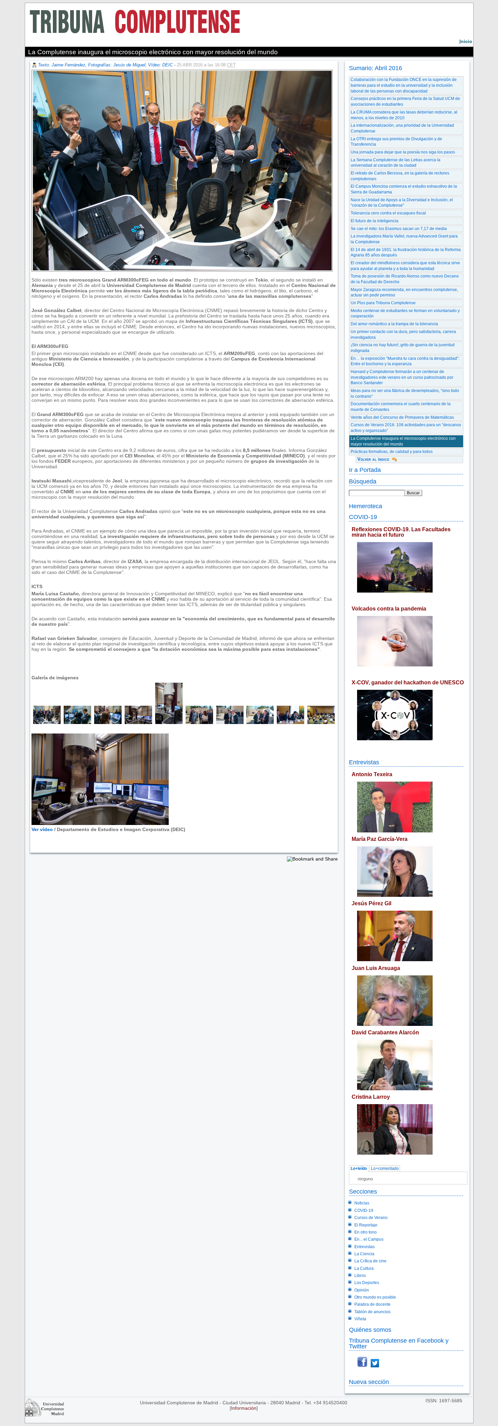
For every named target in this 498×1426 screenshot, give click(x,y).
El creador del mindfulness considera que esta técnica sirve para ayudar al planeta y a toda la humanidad (405, 266)
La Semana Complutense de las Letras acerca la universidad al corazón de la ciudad (395, 163)
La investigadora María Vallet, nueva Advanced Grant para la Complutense (404, 239)
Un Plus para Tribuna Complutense (383, 303)
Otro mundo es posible (375, 1297)
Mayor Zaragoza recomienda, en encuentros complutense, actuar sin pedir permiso (404, 292)
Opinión (361, 1290)
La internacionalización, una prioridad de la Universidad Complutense (402, 128)
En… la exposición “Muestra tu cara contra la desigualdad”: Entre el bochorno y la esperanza (405, 361)
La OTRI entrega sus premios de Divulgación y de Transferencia (396, 142)
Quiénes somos (370, 1329)
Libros (360, 1275)
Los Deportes (366, 1282)
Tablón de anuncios (372, 1311)
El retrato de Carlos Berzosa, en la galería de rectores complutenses (400, 176)
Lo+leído (359, 1168)
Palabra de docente (372, 1304)
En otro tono (365, 1232)
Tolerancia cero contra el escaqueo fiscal (388, 213)
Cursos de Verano (371, 1217)
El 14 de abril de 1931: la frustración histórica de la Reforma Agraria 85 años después (406, 252)
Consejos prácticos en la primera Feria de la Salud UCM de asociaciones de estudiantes (405, 101)
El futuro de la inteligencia (374, 221)
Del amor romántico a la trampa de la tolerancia (394, 324)
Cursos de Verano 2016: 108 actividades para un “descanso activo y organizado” (406, 427)
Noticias (361, 1203)
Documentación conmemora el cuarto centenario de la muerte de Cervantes (401, 406)
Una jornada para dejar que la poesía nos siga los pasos (403, 152)
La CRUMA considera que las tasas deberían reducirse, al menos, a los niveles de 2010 (404, 115)
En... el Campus (368, 1239)
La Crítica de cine (370, 1261)
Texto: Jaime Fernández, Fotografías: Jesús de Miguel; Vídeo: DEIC (105, 64)
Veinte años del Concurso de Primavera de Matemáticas (402, 417)
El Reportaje (365, 1225)
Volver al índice (373, 459)
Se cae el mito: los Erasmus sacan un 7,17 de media (399, 228)
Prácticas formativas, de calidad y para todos (392, 451)
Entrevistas (364, 762)
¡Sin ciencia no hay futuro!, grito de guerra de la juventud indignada (403, 348)
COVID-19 (363, 516)
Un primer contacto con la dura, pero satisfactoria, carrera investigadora (403, 334)
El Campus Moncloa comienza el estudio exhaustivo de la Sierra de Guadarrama (404, 189)
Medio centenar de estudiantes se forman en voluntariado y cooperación (405, 313)
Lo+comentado (385, 1168)
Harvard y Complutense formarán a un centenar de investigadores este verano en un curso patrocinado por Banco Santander (402, 377)
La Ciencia (364, 1254)
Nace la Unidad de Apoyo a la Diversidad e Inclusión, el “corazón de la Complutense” (402, 203)
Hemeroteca (365, 506)
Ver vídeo (42, 829)
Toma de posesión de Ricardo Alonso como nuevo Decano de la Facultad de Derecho (405, 279)
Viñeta (360, 1319)
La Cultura (364, 1268)
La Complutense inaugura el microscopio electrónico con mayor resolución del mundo (403, 441)
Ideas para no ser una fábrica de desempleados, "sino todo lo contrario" (405, 393)
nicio (465, 41)
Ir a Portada (365, 469)
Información (243, 1408)
